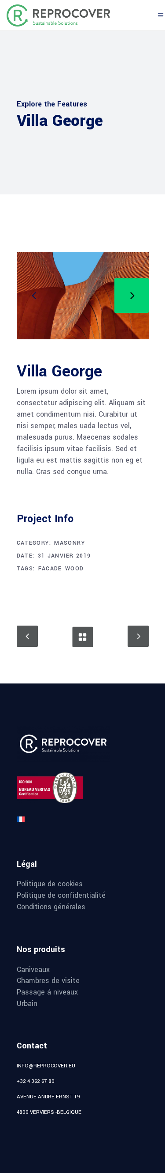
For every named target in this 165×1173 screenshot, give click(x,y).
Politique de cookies (50, 884)
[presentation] (34, 295)
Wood (74, 569)
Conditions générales (51, 907)
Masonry (69, 543)
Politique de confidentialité (61, 895)
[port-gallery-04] (83, 295)
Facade (50, 569)
